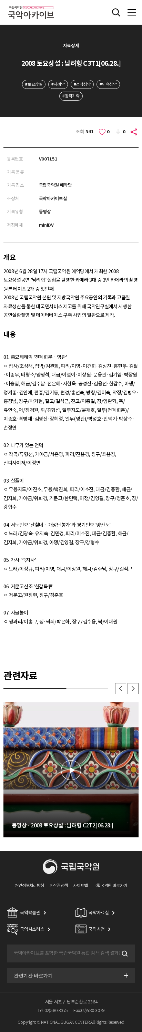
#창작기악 (70, 96)
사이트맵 (80, 885)
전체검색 (116, 12)
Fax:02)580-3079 (88, 1010)
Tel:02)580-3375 (53, 1010)
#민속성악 (108, 84)
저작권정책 (59, 885)
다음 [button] (133, 688)
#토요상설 (33, 84)
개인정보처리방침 (29, 885)
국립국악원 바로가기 (110, 885)
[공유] (134, 131)
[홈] (31, 5)
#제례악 (58, 84)
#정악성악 (82, 84)
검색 (124, 953)
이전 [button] (120, 688)
